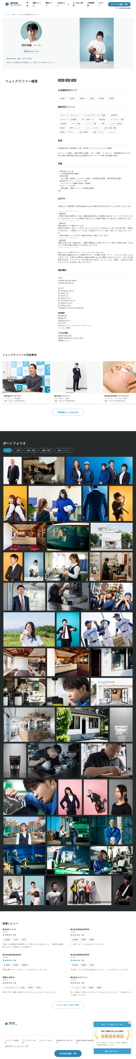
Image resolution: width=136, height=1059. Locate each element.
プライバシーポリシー (46, 1041)
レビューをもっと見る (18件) (68, 1005)
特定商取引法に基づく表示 (64, 1041)
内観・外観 (31, 450)
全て (7, 450)
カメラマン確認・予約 (119, 4)
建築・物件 (46, 450)
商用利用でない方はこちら (15, 1046)
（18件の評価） (27, 59)
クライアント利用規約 (11, 1041)
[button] (62, 98)
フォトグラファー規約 (28, 1041)
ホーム (7, 14)
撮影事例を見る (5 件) (31, 51)
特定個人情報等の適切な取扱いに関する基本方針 (91, 1041)
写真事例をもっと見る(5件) (68, 412)
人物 (18, 450)
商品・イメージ (64, 450)
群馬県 (14, 14)
